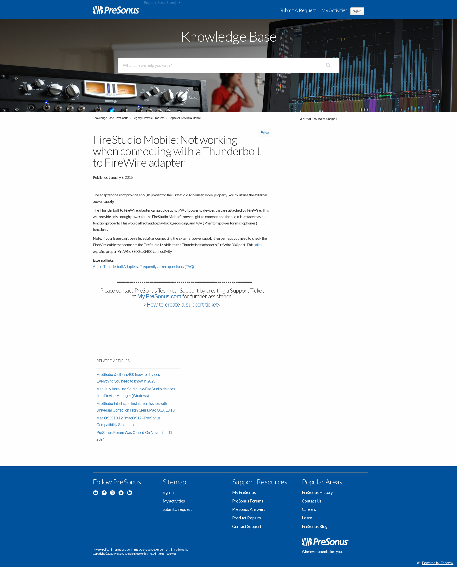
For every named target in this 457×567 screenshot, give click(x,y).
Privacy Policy (101, 549)
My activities (334, 10)
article (258, 245)
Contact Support (246, 526)
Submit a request (298, 10)
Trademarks (181, 549)
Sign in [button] (357, 11)
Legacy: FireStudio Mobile (185, 118)
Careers (309, 509)
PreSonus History (317, 492)
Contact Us (312, 500)
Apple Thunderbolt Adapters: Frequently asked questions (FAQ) (143, 267)
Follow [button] (265, 132)
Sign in (168, 492)
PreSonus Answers (248, 509)
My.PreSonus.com (159, 296)
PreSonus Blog (315, 526)
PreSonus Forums (247, 500)
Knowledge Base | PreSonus (110, 118)
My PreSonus (244, 492)
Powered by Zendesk (437, 563)
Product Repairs (246, 517)
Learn (307, 517)
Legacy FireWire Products (148, 118)
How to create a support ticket (182, 304)
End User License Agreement (151, 549)
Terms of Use (121, 549)
